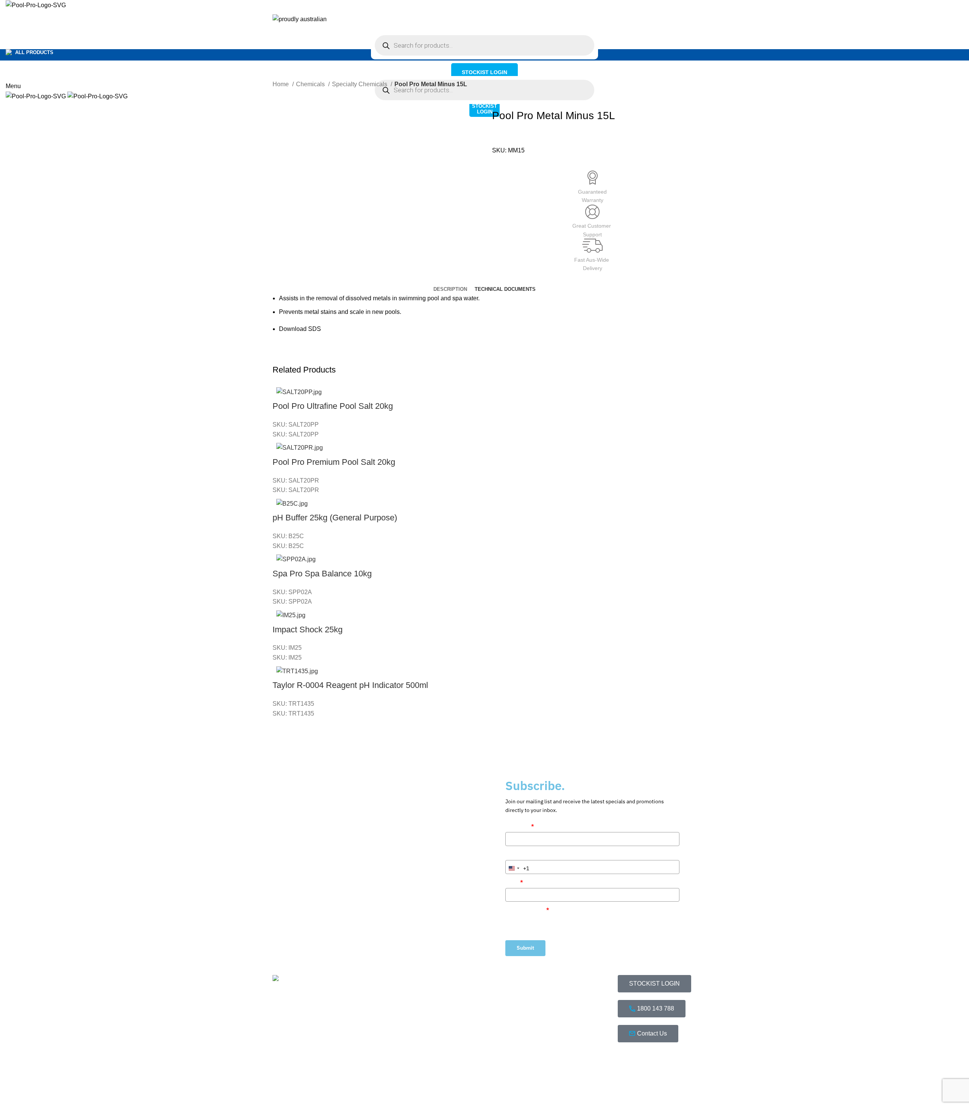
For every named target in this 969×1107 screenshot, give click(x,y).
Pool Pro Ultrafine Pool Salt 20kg (333, 406)
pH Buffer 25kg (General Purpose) (335, 517)
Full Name (519, 826)
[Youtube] (668, 1059)
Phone (513, 854)
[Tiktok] (627, 1080)
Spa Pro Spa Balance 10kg (322, 573)
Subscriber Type (527, 909)
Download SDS (300, 329)
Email (514, 882)
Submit (525, 947)
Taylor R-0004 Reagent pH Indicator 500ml (350, 685)
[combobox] (517, 868)
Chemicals (311, 84)
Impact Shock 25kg (308, 629)
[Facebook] (627, 1059)
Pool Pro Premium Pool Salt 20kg (334, 462)
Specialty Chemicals (360, 84)
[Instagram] (647, 1059)
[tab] (450, 289)
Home (281, 84)
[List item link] (398, 1041)
